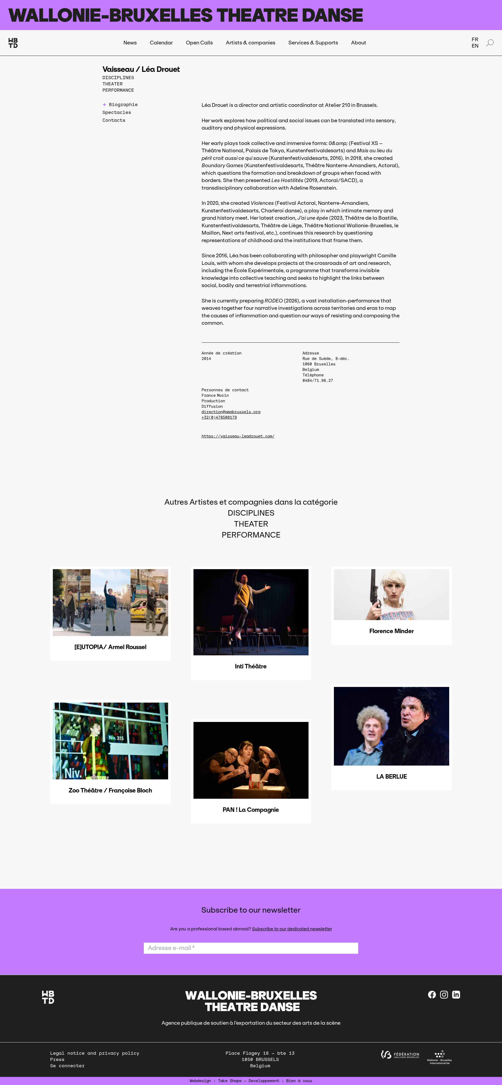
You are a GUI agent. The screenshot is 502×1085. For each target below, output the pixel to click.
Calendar (161, 42)
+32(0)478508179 (219, 417)
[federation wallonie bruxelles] (400, 1054)
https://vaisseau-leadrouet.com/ (238, 436)
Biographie (123, 104)
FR (475, 39)
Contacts (114, 120)
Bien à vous (299, 1081)
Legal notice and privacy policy (94, 1053)
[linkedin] (456, 995)
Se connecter (67, 1065)
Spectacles (116, 112)
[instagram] (444, 995)
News (130, 42)
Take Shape (230, 1081)
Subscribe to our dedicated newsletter (292, 928)
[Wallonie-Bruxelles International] (439, 1057)
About (358, 42)
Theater (112, 83)
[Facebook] (432, 995)
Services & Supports (313, 42)
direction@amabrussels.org (231, 412)
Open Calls (199, 42)
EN (475, 46)
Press (57, 1059)
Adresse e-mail (171, 947)
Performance (118, 90)
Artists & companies (250, 42)
